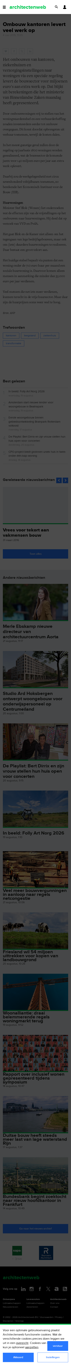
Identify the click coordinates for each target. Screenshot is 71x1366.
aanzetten (31, 1347)
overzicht (22, 1343)
